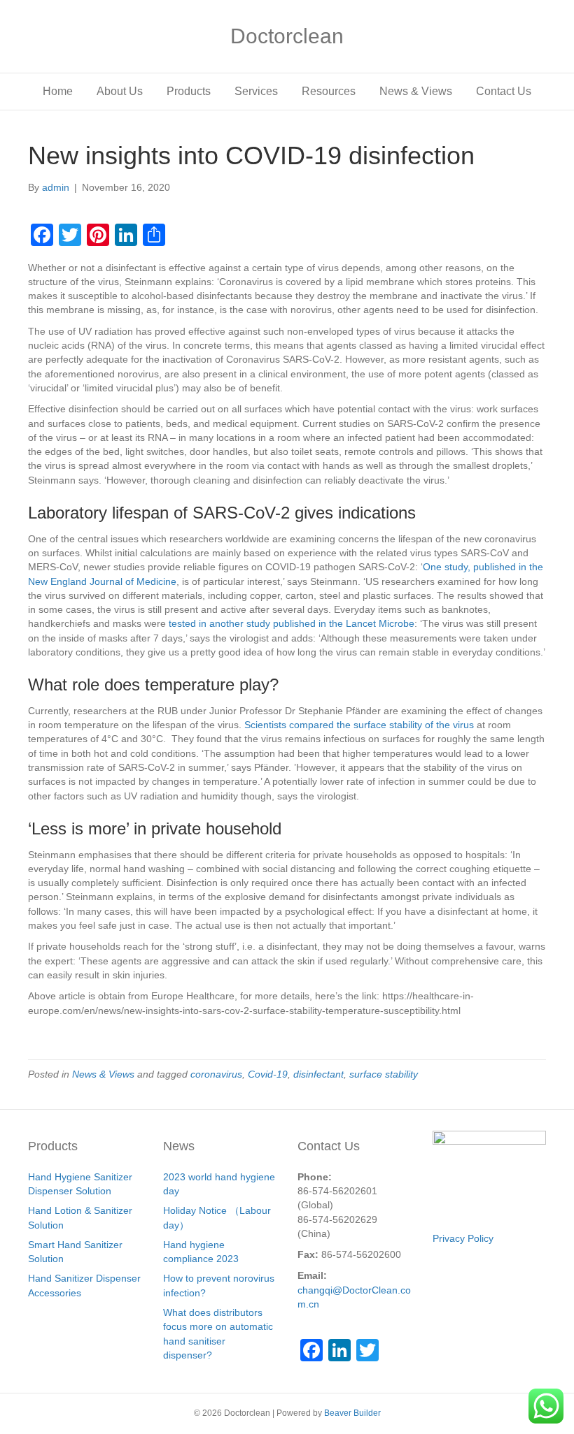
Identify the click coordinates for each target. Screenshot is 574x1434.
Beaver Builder (352, 1413)
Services (256, 91)
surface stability (383, 1074)
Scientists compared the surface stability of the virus (359, 724)
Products (189, 91)
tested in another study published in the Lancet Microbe (291, 623)
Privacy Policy (463, 1238)
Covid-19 (268, 1074)
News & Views (415, 91)
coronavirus (216, 1074)
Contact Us (503, 91)
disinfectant (318, 1074)
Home (58, 91)
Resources (329, 91)
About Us (120, 91)
